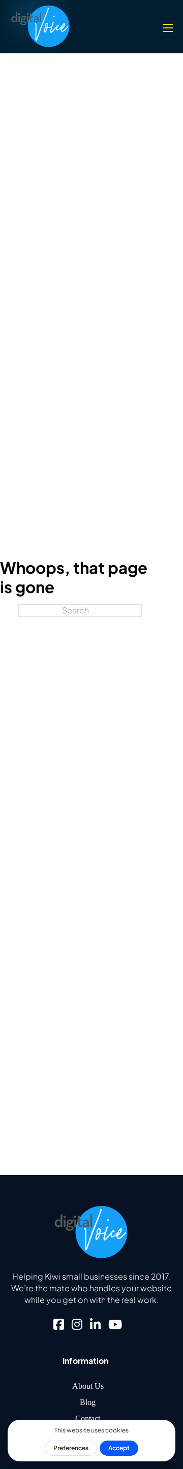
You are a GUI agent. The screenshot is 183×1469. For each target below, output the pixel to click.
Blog (88, 1402)
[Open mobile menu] (168, 28)
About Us (88, 1386)
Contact (87, 1418)
